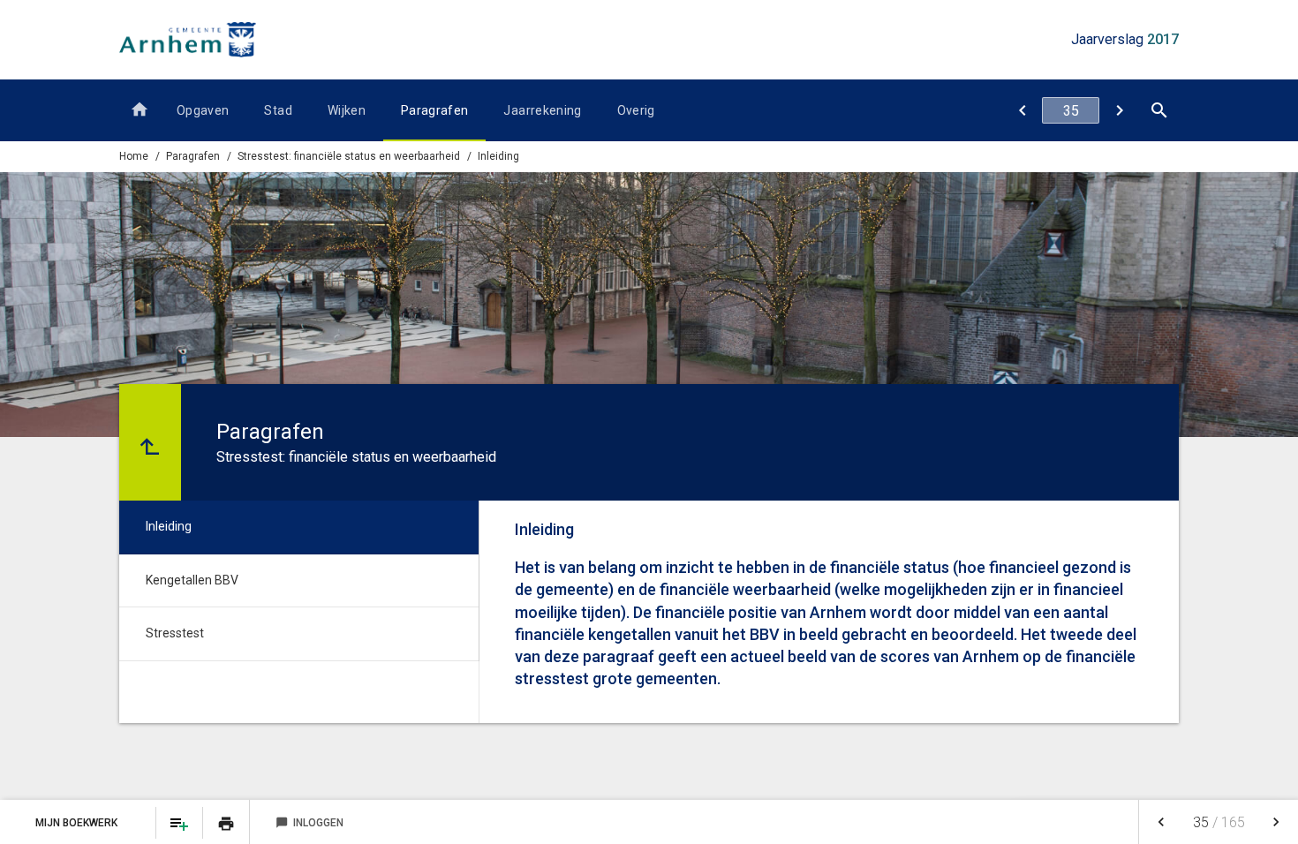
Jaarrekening (542, 110)
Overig (636, 110)
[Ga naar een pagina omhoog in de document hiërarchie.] (150, 442)
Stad (277, 110)
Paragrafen (435, 110)
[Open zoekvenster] (1159, 110)
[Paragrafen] (1022, 110)
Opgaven (203, 110)
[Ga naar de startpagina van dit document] (187, 39)
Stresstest (175, 633)
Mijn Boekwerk (77, 823)
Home (133, 156)
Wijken (347, 110)
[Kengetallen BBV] (1119, 110)
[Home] (139, 110)
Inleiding (498, 156)
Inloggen (309, 823)
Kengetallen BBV (192, 580)
